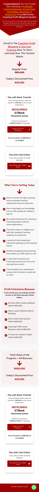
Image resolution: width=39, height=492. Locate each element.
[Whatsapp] (33, 487)
